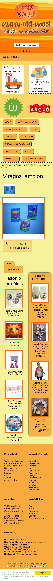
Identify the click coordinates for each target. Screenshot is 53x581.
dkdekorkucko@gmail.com (20, 551)
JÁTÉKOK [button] (28, 151)
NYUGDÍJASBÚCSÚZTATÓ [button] (33, 159)
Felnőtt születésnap (13, 463)
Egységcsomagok (37, 518)
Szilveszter (34, 490)
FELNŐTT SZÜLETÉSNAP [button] (27, 122)
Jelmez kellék (10, 480)
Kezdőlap (5, 165)
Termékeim (16, 165)
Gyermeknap (35, 478)
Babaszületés (10, 468)
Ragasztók (34, 511)
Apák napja (34, 473)
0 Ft (25, 51)
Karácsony (34, 487)
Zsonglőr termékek (13, 516)
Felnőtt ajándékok (12, 508)
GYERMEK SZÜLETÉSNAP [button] (15, 129)
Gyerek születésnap (13, 461)
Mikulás (32, 485)
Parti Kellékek (29, 165)
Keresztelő (9, 470)
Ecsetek (32, 516)
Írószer (32, 508)
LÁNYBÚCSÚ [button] (10, 137)
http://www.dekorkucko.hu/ (20, 554)
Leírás (8, 263)
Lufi (5, 475)
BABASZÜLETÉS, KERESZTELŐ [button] (17, 144)
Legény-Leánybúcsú (13, 466)
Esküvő (7, 473)
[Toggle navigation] (47, 57)
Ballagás (33, 475)
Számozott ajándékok (14, 520)
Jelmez (7, 478)
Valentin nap (34, 463)
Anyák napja (34, 470)
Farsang (32, 466)
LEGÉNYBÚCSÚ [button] (26, 137)
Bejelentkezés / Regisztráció (26, 45)
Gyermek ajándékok (13, 511)
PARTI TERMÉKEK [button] (12, 151)
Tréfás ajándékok (12, 506)
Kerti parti (33, 480)
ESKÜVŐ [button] (8, 122)
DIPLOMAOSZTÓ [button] (11, 159)
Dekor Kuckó (11, 56)
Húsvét (32, 468)
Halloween (33, 482)
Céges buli (33, 461)
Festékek (33, 513)
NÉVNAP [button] (34, 129)
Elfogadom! (43, 573)
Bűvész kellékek (12, 518)
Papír (31, 506)
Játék (6, 513)
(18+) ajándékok (11, 523)
